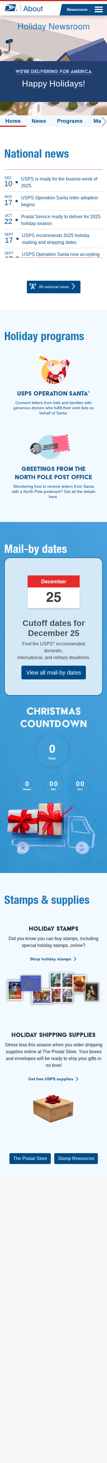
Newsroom (77, 9)
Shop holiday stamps (50, 959)
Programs (70, 121)
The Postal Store (30, 1158)
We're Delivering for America (53, 71)
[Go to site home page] (23, 7)
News (39, 121)
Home (13, 121)
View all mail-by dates (53, 672)
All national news (54, 286)
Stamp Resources (76, 1158)
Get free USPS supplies (50, 1079)
